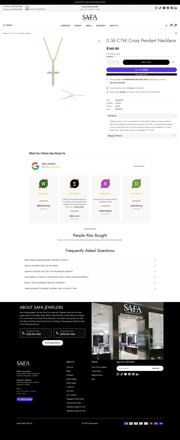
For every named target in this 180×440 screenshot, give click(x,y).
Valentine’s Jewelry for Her (76, 407)
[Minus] (109, 62)
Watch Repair (71, 383)
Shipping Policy (97, 375)
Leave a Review (139, 166)
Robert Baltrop (105, 211)
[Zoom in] (99, 41)
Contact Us (70, 387)
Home (5, 33)
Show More (79, 207)
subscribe (155, 368)
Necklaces (119, 109)
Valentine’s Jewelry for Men (76, 411)
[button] (50, 2)
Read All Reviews (90, 229)
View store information (117, 82)
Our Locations (71, 395)
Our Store (70, 391)
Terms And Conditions (99, 367)
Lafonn (117, 106)
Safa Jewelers (49, 164)
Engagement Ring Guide (75, 399)
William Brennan (43, 206)
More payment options (142, 74)
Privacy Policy (96, 371)
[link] (66, 25)
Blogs (69, 371)
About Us (70, 367)
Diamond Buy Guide (74, 403)
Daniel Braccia (136, 206)
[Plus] (118, 62)
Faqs (93, 379)
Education (70, 375)
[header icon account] (166, 25)
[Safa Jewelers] (90, 18)
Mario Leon (74, 216)
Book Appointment (52, 343)
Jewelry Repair (72, 379)
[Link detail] (156, 8)
